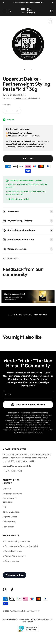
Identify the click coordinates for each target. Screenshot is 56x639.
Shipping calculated (22, 98)
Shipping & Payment (12, 494)
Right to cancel (10, 517)
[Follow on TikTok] (12, 589)
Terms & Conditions (11, 512)
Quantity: (7, 105)
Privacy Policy (9, 521)
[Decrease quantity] (6, 111)
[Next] (52, 2)
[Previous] (3, 2)
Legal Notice (8, 527)
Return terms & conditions (10, 500)
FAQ (4, 507)
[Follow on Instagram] (5, 589)
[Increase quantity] (17, 111)
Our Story (7, 489)
